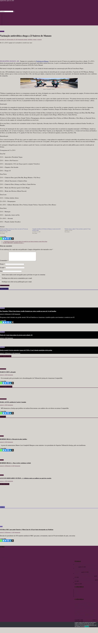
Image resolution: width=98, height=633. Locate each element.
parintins (78, 613)
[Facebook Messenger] (6, 238)
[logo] (3, 555)
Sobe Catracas (6, 22)
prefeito (87, 613)
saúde (81, 617)
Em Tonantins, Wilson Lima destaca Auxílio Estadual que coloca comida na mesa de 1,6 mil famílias (28, 311)
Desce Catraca (3, 399)
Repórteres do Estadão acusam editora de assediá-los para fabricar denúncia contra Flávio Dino (25, 241)
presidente (86, 615)
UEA (95, 617)
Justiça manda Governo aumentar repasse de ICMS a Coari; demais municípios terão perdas (26, 350)
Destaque (2, 31)
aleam (81, 603)
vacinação (39, 39)
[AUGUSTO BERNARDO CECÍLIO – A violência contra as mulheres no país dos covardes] (4, 472)
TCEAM (92, 617)
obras (80, 611)
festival (76, 608)
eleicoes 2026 (93, 606)
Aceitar (86, 626)
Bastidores (5, 20)
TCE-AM (87, 617)
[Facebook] (8, 238)
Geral (4, 19)
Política (4, 24)
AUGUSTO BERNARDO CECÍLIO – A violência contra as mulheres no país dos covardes (25, 478)
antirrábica (30, 39)
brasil (79, 604)
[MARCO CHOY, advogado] (4, 366)
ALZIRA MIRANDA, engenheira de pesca (13, 242)
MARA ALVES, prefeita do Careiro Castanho (13, 402)
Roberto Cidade (92, 615)
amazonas (87, 603)
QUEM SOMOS (4, 557)
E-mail (2, 267)
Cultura (4, 15)
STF (83, 617)
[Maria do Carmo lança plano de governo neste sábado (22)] (4, 329)
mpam (77, 611)
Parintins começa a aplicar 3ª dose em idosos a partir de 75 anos (78, 229)
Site (1, 271)
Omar (82, 611)
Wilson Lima (78, 618)
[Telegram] (3, 238)
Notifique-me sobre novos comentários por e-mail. (17, 278)
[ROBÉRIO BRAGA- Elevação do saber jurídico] (14, 433)
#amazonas (77, 603)
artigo (76, 605)
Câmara (76, 606)
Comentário (4, 260)
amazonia (93, 603)
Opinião (5, 17)
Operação (89, 611)
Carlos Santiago (88, 604)
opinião (93, 611)
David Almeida (82, 606)
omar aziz (85, 611)
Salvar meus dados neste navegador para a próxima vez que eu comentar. (23, 275)
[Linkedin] (10, 238)
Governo (91, 608)
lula (87, 610)
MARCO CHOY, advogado (8, 372)
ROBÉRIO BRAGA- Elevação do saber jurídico (13, 439)
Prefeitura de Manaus (42, 61)
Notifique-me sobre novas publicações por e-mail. (17, 282)
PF (82, 613)
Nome (2, 264)
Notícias (5, 14)
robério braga (77, 617)
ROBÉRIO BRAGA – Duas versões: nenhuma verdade (15, 463)
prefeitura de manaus (79, 615)
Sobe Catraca (3, 369)
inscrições (81, 610)
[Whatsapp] (1, 238)
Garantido (80, 608)
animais (25, 39)
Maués (96, 610)
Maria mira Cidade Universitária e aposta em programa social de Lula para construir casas (85, 579)
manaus (35, 39)
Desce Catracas (6, 23)
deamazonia (21, 39)
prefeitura (92, 613)
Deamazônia (89, 606)
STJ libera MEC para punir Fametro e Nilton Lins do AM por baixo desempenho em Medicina (26, 529)
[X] (12, 238)
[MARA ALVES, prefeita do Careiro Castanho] (4, 396)
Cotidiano (5, 18)
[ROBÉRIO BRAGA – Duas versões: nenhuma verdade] (4, 457)
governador (85, 608)
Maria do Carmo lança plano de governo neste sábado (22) (16, 335)
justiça (84, 610)
